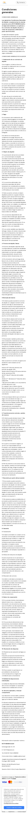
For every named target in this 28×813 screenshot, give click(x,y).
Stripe (14, 778)
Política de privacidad (10, 795)
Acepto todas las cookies (14, 807)
